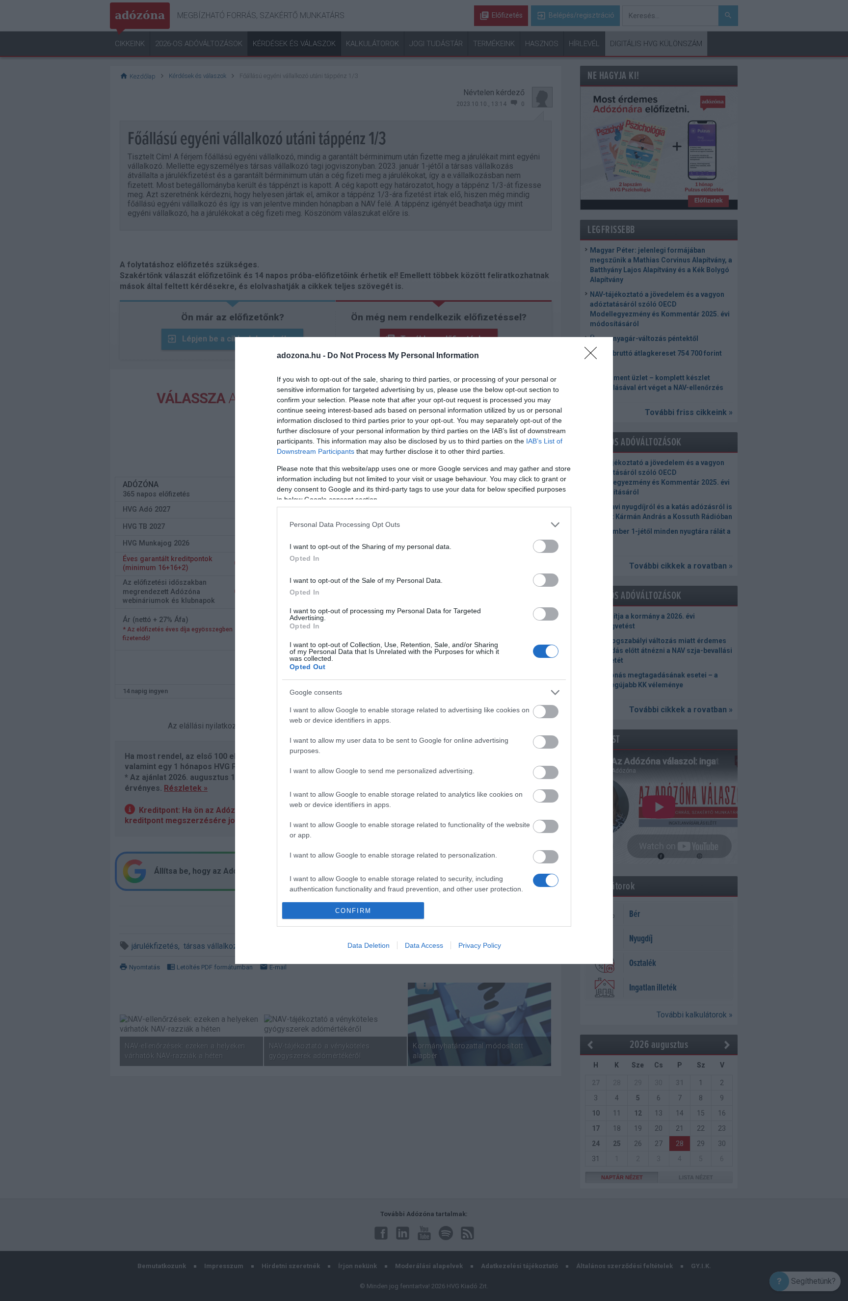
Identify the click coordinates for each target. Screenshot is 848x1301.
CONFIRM (353, 910)
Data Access (424, 945)
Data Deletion (368, 945)
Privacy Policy (479, 945)
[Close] (593, 356)
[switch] (545, 546)
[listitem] (424, 525)
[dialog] (424, 650)
